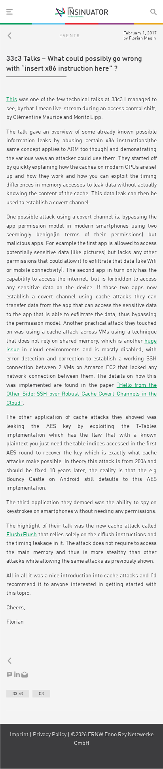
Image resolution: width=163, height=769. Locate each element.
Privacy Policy (49, 734)
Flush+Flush (21, 534)
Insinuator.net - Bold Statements (81, 12)
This (11, 99)
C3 (41, 694)
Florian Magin (142, 38)
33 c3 (18, 694)
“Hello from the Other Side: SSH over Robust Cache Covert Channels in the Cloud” (81, 394)
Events (69, 36)
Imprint (19, 734)
